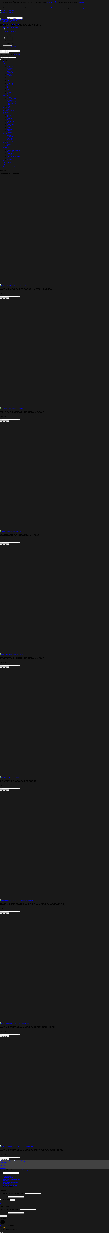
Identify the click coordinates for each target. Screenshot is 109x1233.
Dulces (9, 74)
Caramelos (10, 118)
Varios (9, 91)
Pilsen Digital (25, 1170)
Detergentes (10, 153)
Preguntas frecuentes (6, 1167)
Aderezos (10, 66)
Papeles (9, 159)
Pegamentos (10, 141)
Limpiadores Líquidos (13, 156)
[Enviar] (0, 59)
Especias (9, 75)
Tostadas (9, 89)
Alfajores (9, 115)
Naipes (9, 144)
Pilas (8, 146)
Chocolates (10, 123)
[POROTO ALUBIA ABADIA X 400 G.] (11, 654)
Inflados (9, 127)
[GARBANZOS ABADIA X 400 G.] (10, 531)
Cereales (9, 71)
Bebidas (5, 95)
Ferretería (10, 136)
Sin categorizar (8, 162)
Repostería (10, 85)
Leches (9, 80)
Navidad (9, 129)
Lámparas (10, 138)
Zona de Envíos (8, 23)
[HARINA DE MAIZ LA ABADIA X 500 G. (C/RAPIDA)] (16, 900)
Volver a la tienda (12, 46)
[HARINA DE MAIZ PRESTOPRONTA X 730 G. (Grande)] (7, 45)
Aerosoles (10, 149)
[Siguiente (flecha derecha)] (2, 1232)
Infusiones (10, 79)
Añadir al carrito (4, 298)
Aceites (9, 65)
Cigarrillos (6, 107)
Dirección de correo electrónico (10, 1209)
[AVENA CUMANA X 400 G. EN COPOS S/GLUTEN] (16, 1146)
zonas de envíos (52, 2)
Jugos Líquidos (11, 103)
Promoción (10, 83)
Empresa (2, 1165)
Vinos (8, 106)
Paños (9, 158)
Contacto (6, 1183)
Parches (9, 139)
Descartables (11, 152)
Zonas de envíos (5, 1164)
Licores (9, 104)
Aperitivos (10, 100)
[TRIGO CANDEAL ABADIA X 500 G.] (11, 408)
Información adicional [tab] (10, 167)
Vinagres (9, 92)
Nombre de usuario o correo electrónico (12, 1193)
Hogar (5, 133)
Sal (8, 86)
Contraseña (4, 1196)
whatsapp (81, 2)
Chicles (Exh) (11, 121)
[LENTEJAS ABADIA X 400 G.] (9, 777)
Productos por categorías (11, 1179)
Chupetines (10, 124)
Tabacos (9, 109)
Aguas (9, 97)
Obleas (9, 130)
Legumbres (14, 20)
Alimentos (10, 68)
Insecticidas (10, 155)
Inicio (1, 20)
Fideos (9, 77)
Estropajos (6, 112)
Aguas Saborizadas (13, 98)
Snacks (9, 88)
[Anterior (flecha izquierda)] (0, 1232)
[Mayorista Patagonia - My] (14, 1161)
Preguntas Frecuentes (10, 27)
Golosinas (6, 114)
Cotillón (9, 135)
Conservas (10, 72)
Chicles (9, 120)
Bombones (10, 117)
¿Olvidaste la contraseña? (8, 1203)
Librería (5, 142)
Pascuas (9, 132)
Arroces (9, 69)
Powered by (4, 1226)
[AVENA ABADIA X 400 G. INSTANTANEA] (13, 285)
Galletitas (10, 126)
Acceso (13, 1200)
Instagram (3, 1168)
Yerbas (9, 94)
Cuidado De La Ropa (13, 150)
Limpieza (6, 147)
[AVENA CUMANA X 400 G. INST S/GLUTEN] (14, 1023)
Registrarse (3, 1215)
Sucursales (3, 1162)
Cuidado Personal (8, 110)
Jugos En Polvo (11, 101)
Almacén (7, 20)
